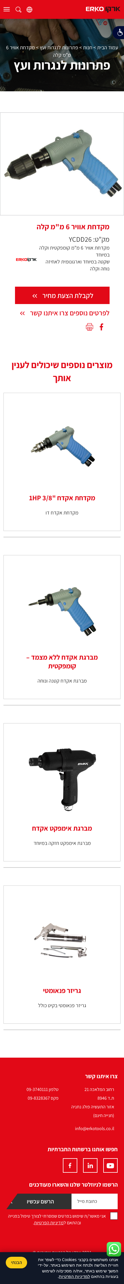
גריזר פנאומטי (62, 990)
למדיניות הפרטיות (74, 1276)
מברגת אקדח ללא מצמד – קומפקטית (62, 661)
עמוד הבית (107, 47)
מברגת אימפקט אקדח (62, 828)
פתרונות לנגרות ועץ (59, 47)
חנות (87, 47)
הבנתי (16, 1262)
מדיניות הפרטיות (49, 1223)
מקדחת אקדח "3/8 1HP (62, 497)
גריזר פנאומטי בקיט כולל (62, 1005)
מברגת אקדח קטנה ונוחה (62, 680)
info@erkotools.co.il (94, 1128)
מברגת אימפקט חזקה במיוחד (62, 843)
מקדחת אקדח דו (62, 512)
